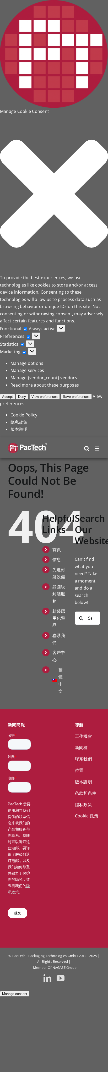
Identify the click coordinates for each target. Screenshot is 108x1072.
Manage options (26, 363)
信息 (56, 559)
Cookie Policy (23, 415)
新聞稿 (81, 747)
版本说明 (19, 429)
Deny (22, 397)
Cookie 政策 (86, 816)
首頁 (56, 549)
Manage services (27, 370)
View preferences (44, 397)
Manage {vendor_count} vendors (43, 378)
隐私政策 (19, 422)
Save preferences (76, 397)
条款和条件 (85, 793)
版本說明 (83, 782)
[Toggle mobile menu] (97, 448)
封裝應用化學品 (58, 618)
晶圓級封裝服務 (58, 594)
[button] (54, 194)
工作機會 (83, 736)
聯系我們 (83, 759)
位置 (79, 770)
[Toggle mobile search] (86, 448)
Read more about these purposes (44, 385)
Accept (7, 397)
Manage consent (14, 994)
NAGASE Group (64, 967)
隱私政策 (83, 804)
